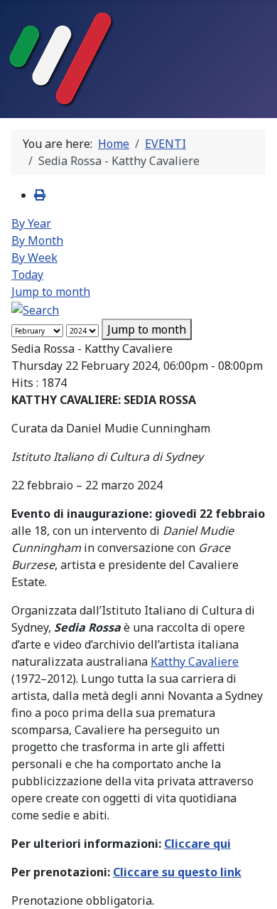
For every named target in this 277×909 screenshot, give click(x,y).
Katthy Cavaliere (195, 661)
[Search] (35, 309)
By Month (37, 240)
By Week (34, 257)
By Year (31, 223)
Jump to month (50, 291)
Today (27, 274)
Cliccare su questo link (177, 872)
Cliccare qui (197, 843)
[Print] (39, 195)
